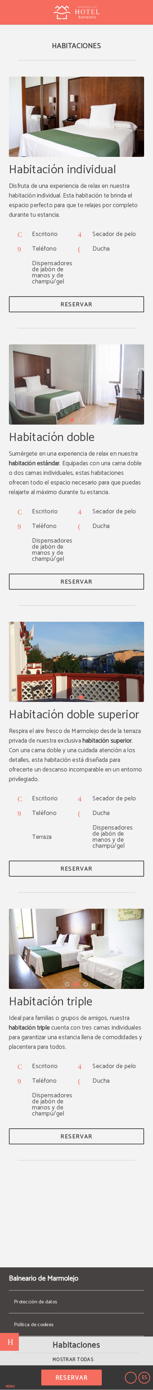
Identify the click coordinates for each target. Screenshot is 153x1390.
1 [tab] (72, 420)
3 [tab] (86, 984)
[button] (10, 1377)
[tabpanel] (76, 384)
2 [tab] (81, 420)
